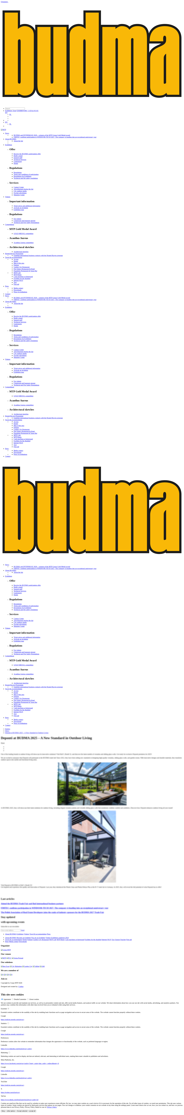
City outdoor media (20, 191)
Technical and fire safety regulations (26, 178)
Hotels (16, 163)
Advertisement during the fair (23, 189)
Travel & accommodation (13, 257)
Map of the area (19, 263)
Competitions (9, 224)
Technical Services (20, 160)
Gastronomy (18, 161)
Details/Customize (20, 999)
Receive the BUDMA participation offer (27, 154)
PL (10, 114)
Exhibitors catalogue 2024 (60, 938)
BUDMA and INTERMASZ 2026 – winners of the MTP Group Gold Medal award (42, 135)
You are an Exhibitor (38, 938)
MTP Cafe (17, 273)
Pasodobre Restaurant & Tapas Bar (25, 271)
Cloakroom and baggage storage (24, 221)
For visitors (17, 219)
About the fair (18, 141)
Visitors (7, 197)
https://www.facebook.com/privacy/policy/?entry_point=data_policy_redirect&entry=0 (30, 1063)
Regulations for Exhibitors (22, 176)
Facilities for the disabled (22, 278)
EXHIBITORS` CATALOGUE (27, 111)
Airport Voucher (120, 940)
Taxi (15, 282)
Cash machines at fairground (23, 277)
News (7, 133)
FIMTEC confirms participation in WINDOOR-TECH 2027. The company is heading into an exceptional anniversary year (55, 137)
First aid (16, 284)
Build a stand (18, 156)
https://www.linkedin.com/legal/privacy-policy (16, 1049)
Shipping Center (19, 195)
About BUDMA (10, 139)
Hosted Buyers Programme (14, 254)
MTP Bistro (18, 275)
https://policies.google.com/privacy (12, 1019)
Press (7, 286)
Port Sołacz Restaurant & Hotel (24, 269)
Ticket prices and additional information (27, 206)
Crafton (20, 986)
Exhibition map (19, 210)
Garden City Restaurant (21, 267)
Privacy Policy (52, 1107)
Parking (16, 265)
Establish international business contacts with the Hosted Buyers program (38, 255)
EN (6, 113)
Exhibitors (8, 145)
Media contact (18, 288)
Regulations (18, 172)
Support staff (18, 158)
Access (16, 259)
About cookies (34, 999)
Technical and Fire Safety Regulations (26, 222)
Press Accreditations (20, 292)
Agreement (7, 999)
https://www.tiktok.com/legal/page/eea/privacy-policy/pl (19, 1100)
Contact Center (19, 187)
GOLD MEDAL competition (23, 233)
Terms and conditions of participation (26, 174)
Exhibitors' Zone (10, 111)
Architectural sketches (21, 252)
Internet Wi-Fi (18, 280)
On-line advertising (20, 193)
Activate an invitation (21, 208)
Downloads (17, 290)
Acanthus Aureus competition (24, 243)
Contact (7, 294)
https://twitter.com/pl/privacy (10, 1092)
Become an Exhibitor (24, 938)
